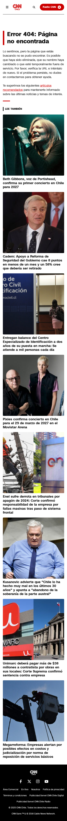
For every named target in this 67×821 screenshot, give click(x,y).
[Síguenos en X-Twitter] (29, 781)
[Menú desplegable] (7, 7)
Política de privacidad (53, 789)
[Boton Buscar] (34, 7)
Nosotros (35, 789)
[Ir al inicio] (17, 7)
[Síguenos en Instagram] (38, 781)
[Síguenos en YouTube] (46, 781)
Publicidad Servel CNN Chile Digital (46, 795)
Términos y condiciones (15, 795)
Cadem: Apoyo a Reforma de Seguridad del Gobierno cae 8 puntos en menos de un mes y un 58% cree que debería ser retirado (32, 262)
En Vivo (24, 789)
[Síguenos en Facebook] (21, 781)
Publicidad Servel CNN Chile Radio (33, 801)
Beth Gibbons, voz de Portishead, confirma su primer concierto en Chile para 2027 (33, 183)
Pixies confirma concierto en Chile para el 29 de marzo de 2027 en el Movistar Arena (30, 423)
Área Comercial (10, 789)
